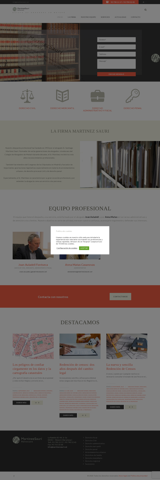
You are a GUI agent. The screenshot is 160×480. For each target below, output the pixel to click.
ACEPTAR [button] (84, 248)
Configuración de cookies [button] (67, 248)
